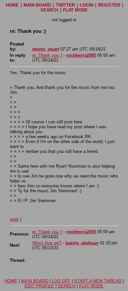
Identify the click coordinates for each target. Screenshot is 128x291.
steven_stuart (45, 49)
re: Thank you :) (47, 55)
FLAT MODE (75, 10)
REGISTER (109, 5)
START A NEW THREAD (97, 281)
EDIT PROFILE (39, 285)
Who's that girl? (46, 242)
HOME (12, 5)
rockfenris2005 (81, 55)
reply (14, 219)
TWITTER (65, 5)
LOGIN (86, 5)
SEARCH (49, 10)
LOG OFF (61, 281)
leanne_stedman (81, 242)
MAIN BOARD (37, 5)
